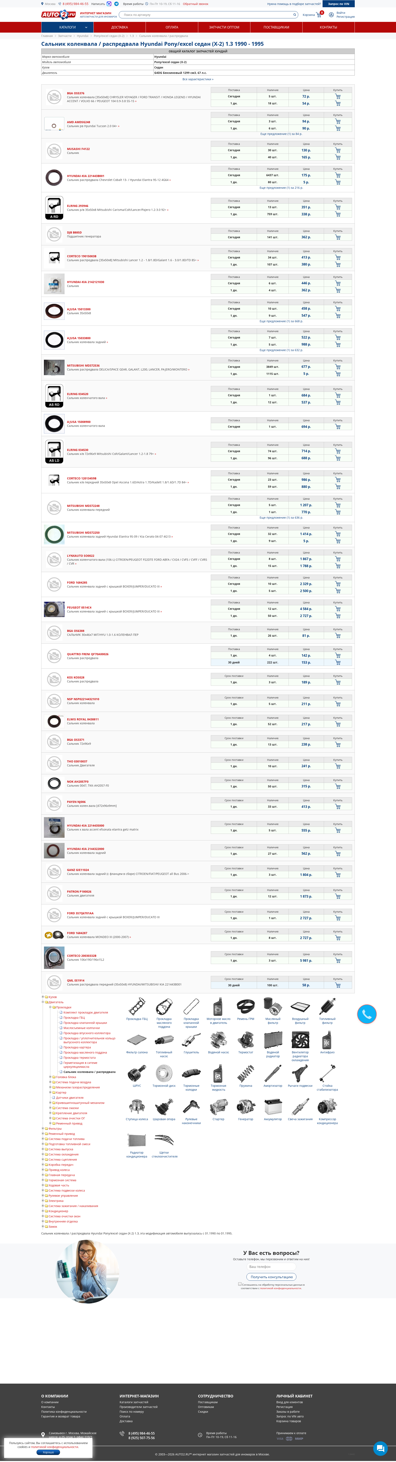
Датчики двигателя (70, 1098)
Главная (47, 36)
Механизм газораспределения (78, 1087)
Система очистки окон (64, 1216)
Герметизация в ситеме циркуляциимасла (80, 1065)
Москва (50, 4)
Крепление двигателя (71, 1113)
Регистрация (346, 17)
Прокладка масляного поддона (85, 1052)
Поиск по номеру (132, 1412)
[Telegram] (117, 5)
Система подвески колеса (67, 1190)
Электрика (56, 1201)
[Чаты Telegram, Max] (380, 1448)
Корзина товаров (288, 1421)
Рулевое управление (63, 1196)
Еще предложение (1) (281, 134)
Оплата (172, 27)
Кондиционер (58, 1211)
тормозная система (62, 1180)
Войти (341, 13)
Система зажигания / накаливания (73, 1206)
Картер (61, 1092)
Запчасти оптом (224, 27)
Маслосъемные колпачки (82, 1028)
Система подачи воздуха (73, 1082)
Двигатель (56, 1002)
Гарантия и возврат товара (60, 1416)
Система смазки (67, 1108)
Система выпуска (61, 1149)
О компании (50, 1402)
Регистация (284, 1407)
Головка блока (66, 1077)
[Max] (109, 5)
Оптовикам (206, 1407)
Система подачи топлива (67, 1139)
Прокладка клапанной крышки (85, 1023)
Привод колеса (59, 1170)
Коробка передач (61, 1165)
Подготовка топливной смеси (69, 1144)
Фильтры (55, 1128)
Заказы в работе (288, 1412)
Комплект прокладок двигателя (86, 1012)
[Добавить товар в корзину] (338, 96)
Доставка (119, 27)
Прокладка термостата (80, 1058)
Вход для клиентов (289, 1402)
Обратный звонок (195, 4)
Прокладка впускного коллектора (87, 1033)
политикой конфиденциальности (280, 1288)
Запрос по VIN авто (290, 1416)
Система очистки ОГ (70, 1118)
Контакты (328, 27)
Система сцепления (63, 1159)
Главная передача (62, 1175)
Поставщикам (276, 27)
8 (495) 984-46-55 (75, 4)
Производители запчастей (139, 1407)
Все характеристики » (198, 79)
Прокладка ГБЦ (74, 1018)
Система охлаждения (64, 1154)
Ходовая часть (59, 1185)
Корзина (309, 15)
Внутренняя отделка (63, 1221)
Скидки (203, 1412)
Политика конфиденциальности (64, 1412)
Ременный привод (69, 1123)
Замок (53, 1226)
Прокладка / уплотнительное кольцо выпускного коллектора (89, 1040)
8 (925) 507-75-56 (141, 1438)
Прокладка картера (77, 1047)
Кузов (53, 997)
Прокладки (63, 1007)
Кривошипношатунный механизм (80, 1103)
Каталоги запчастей (134, 1402)
